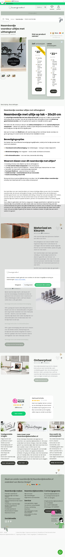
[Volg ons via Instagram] (6, 521)
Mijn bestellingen (29, 495)
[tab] (4, 104)
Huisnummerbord (31, 532)
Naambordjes (20, 532)
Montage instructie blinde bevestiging (17, 339)
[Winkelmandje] (63, 6)
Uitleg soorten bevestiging (14, 344)
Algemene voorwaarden (32, 497)
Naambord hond (10, 513)
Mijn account (28, 494)
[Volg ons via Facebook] (8, 521)
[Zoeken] (45, 7)
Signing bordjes (21, 534)
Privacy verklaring (30, 507)
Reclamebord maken (11, 511)
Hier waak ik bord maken (12, 499)
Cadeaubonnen (42, 534)
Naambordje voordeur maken (12, 496)
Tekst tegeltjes (31, 534)
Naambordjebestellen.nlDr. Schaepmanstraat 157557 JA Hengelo (51, 496)
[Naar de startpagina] (17, 7)
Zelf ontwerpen (39, 89)
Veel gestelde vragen (31, 503)
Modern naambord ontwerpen (11, 506)
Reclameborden (50, 532)
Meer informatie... (20, 279)
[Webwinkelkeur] (57, 519)
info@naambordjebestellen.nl (53, 501)
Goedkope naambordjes (12, 504)
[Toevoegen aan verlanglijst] (62, 42)
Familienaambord (10, 509)
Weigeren (18, 285)
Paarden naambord (11, 494)
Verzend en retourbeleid (32, 505)
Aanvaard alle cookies (43, 285)
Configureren (28, 285)
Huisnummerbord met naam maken (14, 501)
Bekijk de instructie (41, 380)
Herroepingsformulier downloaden (31, 511)
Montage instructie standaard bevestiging (18, 304)
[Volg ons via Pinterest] (11, 521)
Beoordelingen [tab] (13, 104)
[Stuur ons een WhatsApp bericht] (60, 552)
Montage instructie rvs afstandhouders (17, 324)
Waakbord (40, 532)
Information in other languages (30, 514)
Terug (7, 19)
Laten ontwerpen (54, 91)
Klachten (27, 509)
